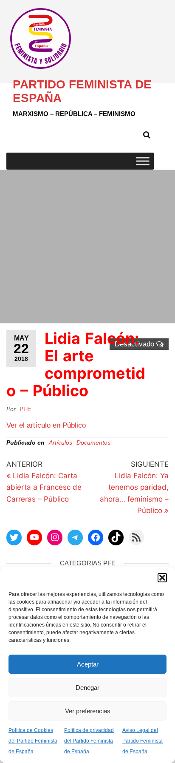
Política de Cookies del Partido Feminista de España (32, 740)
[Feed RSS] (136, 537)
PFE (25, 409)
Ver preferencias (87, 711)
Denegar (87, 687)
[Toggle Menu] (143, 161)
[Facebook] (95, 537)
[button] (162, 577)
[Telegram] (75, 537)
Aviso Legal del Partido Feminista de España (142, 740)
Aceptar (88, 664)
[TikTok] (116, 537)
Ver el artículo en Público (46, 425)
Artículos (60, 442)
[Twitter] (14, 537)
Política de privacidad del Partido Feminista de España (89, 740)
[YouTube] (34, 537)
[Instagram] (54, 537)
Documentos (93, 442)
